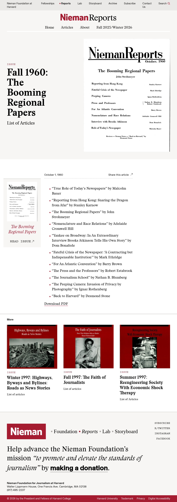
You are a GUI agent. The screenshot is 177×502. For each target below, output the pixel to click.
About (85, 27)
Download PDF (56, 304)
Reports (66, 3)
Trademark (127, 498)
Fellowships (47, 3)
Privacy (141, 498)
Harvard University (107, 498)
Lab (80, 3)
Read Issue (20, 241)
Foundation (65, 431)
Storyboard (95, 3)
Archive (113, 3)
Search (163, 3)
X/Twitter (162, 428)
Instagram (162, 433)
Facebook (163, 438)
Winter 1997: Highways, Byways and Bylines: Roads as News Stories (30, 383)
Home (49, 27)
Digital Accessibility (159, 498)
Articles (67, 27)
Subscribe (130, 3)
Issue (11, 64)
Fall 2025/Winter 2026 (114, 27)
